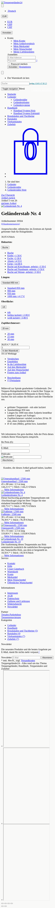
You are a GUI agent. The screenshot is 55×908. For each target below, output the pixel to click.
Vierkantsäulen (14, 121)
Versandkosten (28, 660)
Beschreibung (14, 377)
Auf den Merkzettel (16, 367)
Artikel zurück (8, 198)
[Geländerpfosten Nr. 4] (13, 492)
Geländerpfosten (21, 102)
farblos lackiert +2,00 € (18, 315)
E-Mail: (5, 448)
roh (9, 312)
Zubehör (11, 124)
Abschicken (7, 460)
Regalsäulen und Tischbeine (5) (22, 630)
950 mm (11, 293)
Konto (10, 574)
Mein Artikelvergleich (24, 43)
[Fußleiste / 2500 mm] (12, 511)
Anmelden (6, 33)
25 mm (10, 336)
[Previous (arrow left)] (2, 906)
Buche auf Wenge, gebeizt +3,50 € (24, 272)
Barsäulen (12, 119)
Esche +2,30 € (14, 258)
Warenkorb (12, 571)
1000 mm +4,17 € (16, 296)
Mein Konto (19, 40)
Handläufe (12, 108)
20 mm (10, 333)
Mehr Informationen (14, 489)
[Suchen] (31, 84)
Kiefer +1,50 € (14, 255)
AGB (10, 595)
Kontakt (11, 563)
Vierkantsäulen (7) (16, 636)
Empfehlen (12, 361)
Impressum (12, 593)
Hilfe (9, 566)
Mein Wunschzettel (16, 580)
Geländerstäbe (20, 99)
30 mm (10, 339)
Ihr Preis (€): (7, 442)
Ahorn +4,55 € (14, 261)
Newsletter (12, 606)
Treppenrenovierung (11, 617)
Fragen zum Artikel (16, 372)
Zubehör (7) (13, 639)
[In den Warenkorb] (2, 490)
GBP (9, 24)
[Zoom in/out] (11, 903)
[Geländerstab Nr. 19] (12, 539)
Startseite (11, 94)
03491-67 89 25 (37, 83)
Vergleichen (13, 358)
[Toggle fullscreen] (8, 903)
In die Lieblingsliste (16, 364)
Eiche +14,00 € (14, 264)
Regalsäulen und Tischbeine (20, 116)
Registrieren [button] (25, 67)
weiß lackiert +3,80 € (17, 317)
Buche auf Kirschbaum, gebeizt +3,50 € (26, 266)
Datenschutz (13, 598)
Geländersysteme (21, 105)
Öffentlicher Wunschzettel (19, 582)
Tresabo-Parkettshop (11, 614)
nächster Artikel (8, 203)
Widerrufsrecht (14, 604)
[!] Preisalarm (13, 380)
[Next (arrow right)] (5, 906)
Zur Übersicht (8, 195)
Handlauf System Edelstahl (26, 113)
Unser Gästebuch (15, 569)
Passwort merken (19, 64)
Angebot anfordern (42, 90)
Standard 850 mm (15, 288)
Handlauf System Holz (24, 110)
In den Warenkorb (10, 351)
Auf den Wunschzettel (18, 369)
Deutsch (11, 11)
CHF (9, 27)
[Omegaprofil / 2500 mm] (14, 525)
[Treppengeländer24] (11, 2)
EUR (4, 16)
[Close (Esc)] (2, 903)
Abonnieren (47, 657)
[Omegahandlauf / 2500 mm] (15, 478)
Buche (10, 253)
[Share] (5, 903)
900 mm (11, 291)
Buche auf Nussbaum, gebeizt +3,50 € (25, 269)
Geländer (11, 97)
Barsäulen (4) (13, 633)
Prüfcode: (6, 454)
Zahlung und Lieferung (18, 601)
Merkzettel (12, 577)
